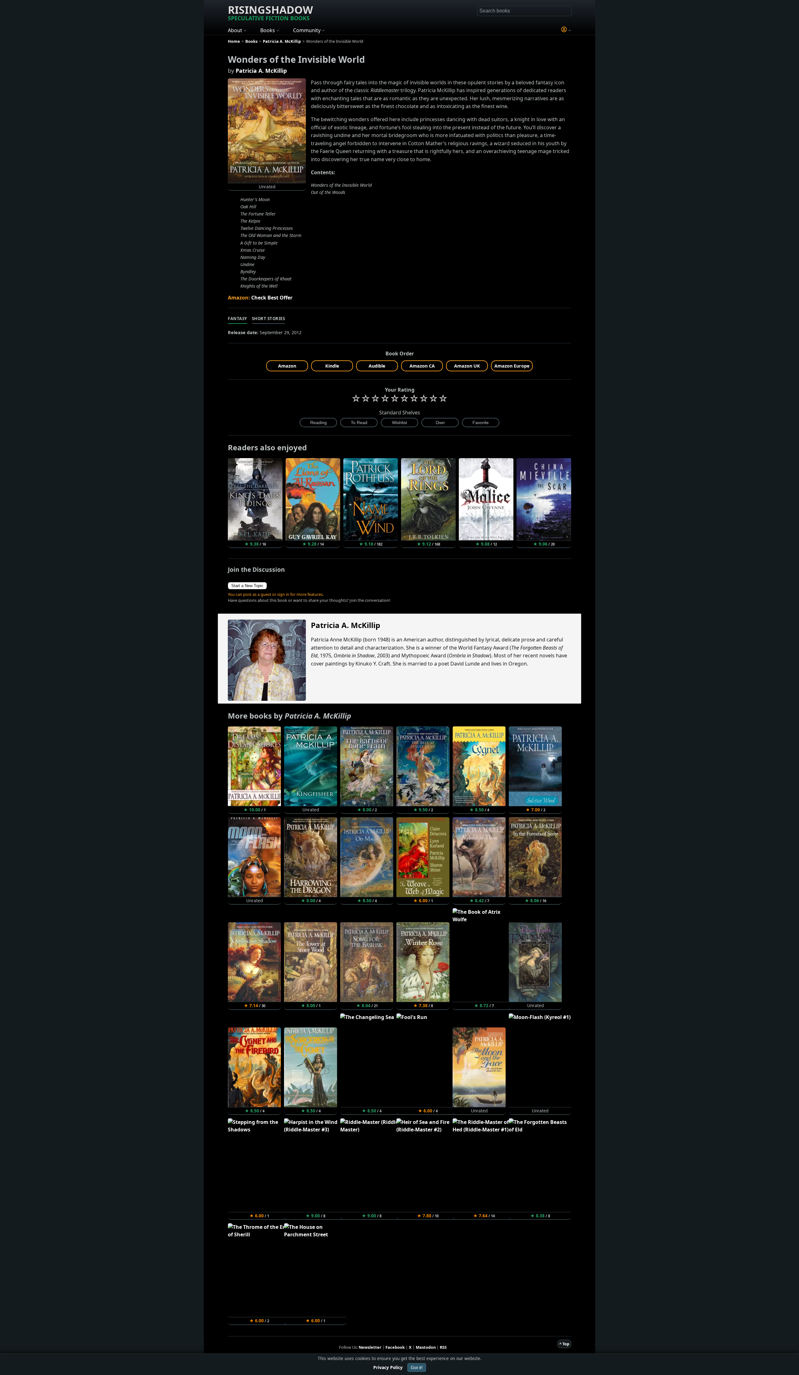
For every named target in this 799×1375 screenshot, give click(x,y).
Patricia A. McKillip (261, 70)
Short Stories (268, 318)
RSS (443, 1347)
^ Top (564, 1344)
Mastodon (426, 1347)
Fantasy (237, 318)
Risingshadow (270, 12)
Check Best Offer (271, 297)
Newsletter (370, 1347)
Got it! (417, 1367)
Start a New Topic (247, 585)
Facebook (395, 1347)
